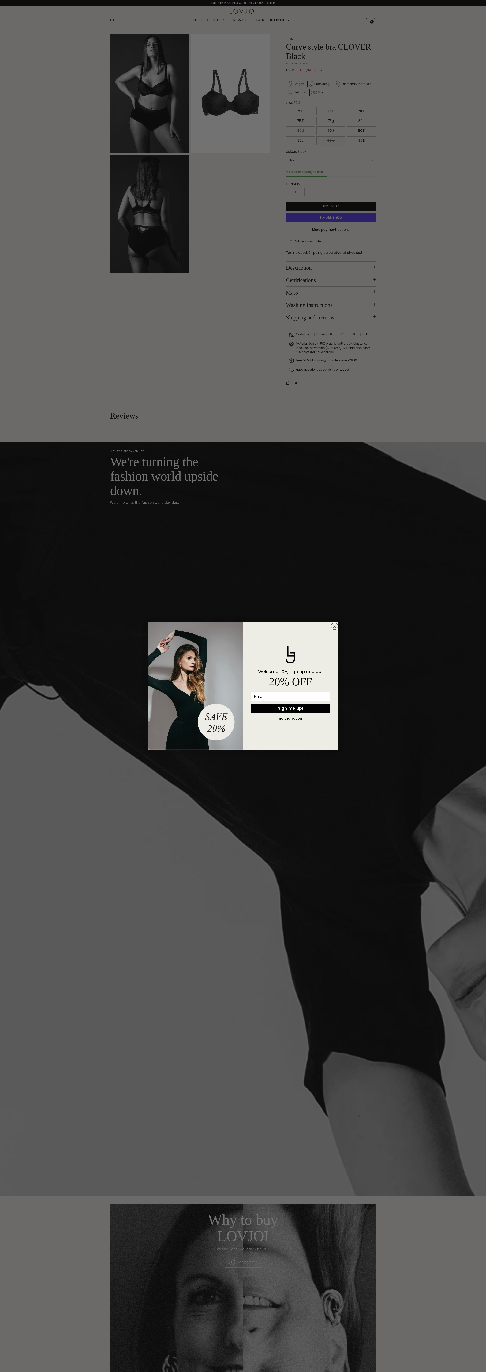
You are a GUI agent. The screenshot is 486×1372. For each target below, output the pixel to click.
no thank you (290, 718)
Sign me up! (290, 708)
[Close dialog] (334, 626)
